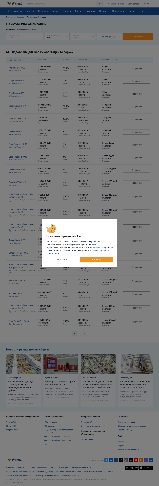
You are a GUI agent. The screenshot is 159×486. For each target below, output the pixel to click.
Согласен (96, 259)
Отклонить (62, 259)
